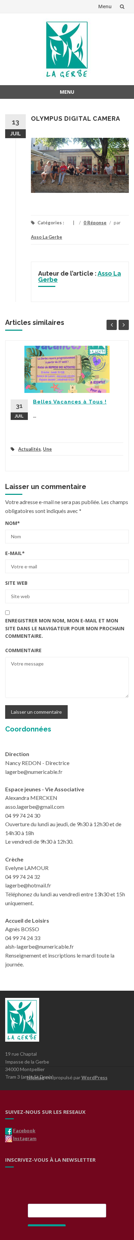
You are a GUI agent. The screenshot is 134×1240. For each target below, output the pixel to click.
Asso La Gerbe (46, 237)
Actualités (29, 449)
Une (47, 449)
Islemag (35, 1077)
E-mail (15, 553)
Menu (105, 6)
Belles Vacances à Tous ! (70, 402)
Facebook (24, 1130)
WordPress (94, 1077)
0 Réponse (95, 222)
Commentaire (23, 650)
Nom (12, 523)
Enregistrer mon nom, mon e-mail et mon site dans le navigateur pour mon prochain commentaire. (64, 628)
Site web (16, 583)
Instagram (24, 1138)
